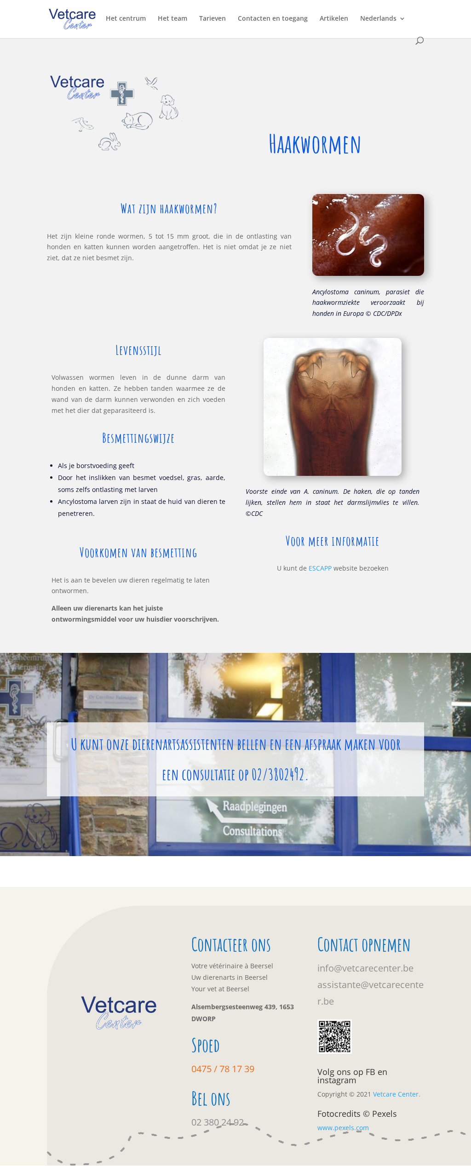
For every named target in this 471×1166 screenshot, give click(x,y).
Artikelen (334, 19)
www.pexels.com (343, 1127)
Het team (172, 19)
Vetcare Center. (396, 1094)
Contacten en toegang (273, 19)
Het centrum (126, 19)
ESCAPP (320, 568)
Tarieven (212, 19)
